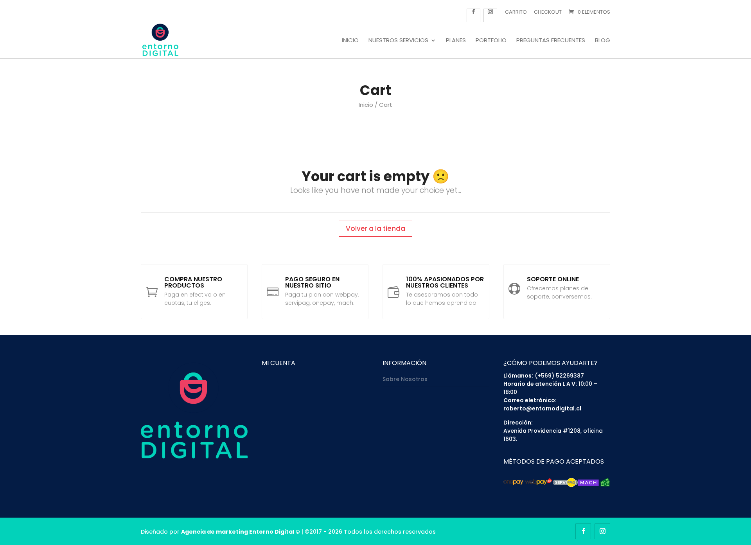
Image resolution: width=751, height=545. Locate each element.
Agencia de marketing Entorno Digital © (240, 532)
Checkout (548, 12)
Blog (602, 40)
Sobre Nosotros (405, 379)
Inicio (350, 40)
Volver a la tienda (375, 228)
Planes (456, 40)
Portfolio (491, 40)
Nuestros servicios (398, 40)
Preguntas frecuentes (550, 40)
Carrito (516, 12)
